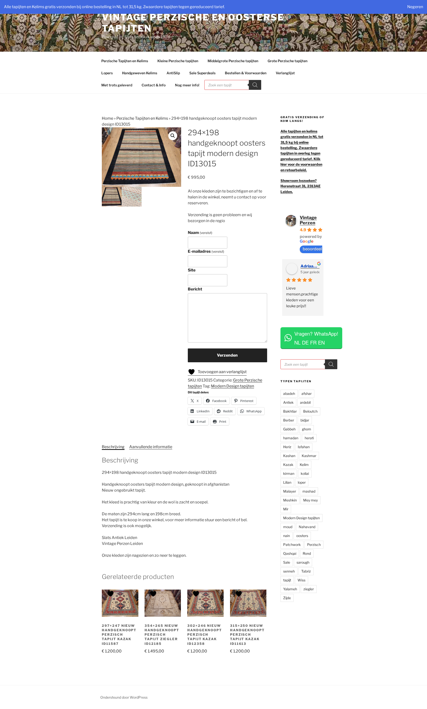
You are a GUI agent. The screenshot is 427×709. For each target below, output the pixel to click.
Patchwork (292, 544)
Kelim (304, 464)
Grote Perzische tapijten (287, 61)
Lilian (287, 482)
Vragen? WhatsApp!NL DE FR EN (316, 338)
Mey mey (310, 500)
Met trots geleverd (116, 85)
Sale (286, 562)
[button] (172, 135)
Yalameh (290, 589)
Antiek (288, 402)
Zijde (287, 598)
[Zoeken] (255, 85)
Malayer (289, 491)
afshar (306, 393)
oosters (302, 536)
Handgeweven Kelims (139, 73)
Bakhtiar (290, 411)
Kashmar (309, 456)
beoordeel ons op (319, 249)
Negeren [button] (415, 6)
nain (286, 536)
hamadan (290, 438)
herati (309, 438)
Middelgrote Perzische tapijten (233, 61)
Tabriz (306, 571)
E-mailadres (206, 251)
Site (191, 270)
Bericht (195, 289)
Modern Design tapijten (232, 386)
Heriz (287, 447)
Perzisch (314, 544)
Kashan (289, 456)
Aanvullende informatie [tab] (150, 446)
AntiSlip (173, 73)
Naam (200, 232)
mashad (308, 491)
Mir (285, 509)
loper (302, 482)
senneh (289, 571)
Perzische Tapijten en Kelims (124, 61)
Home (107, 118)
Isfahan (304, 447)
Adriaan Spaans (310, 266)
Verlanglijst (285, 73)
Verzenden (227, 355)
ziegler (308, 589)
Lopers (107, 73)
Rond (307, 553)
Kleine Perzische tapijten (177, 61)
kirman (288, 473)
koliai (305, 473)
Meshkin (290, 500)
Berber (288, 420)
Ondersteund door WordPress (124, 697)
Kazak (288, 464)
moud (287, 527)
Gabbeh (289, 429)
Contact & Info (154, 85)
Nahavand (307, 527)
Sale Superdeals (202, 73)
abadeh (289, 393)
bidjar (304, 420)
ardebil (305, 402)
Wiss (301, 580)
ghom (306, 429)
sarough (303, 562)
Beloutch (310, 411)
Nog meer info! (187, 85)
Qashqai (289, 553)
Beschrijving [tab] (113, 446)
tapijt (287, 580)
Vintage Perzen (308, 220)
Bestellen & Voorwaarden (245, 73)
